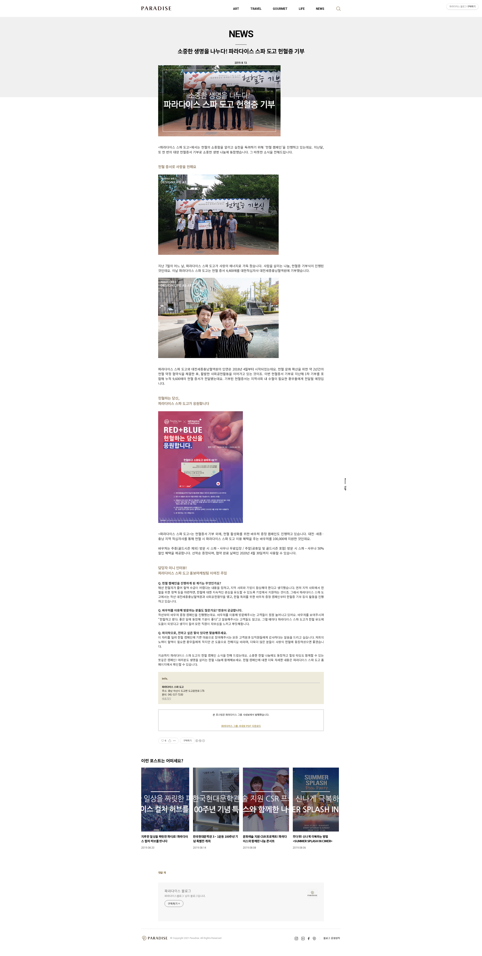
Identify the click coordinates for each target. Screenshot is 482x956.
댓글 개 (162, 872)
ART (236, 9)
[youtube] (303, 938)
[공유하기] (169, 741)
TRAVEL (256, 9)
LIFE (302, 9)
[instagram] (296, 938)
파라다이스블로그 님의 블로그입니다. (185, 896)
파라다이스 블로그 (178, 890)
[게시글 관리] (174, 741)
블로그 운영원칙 (331, 938)
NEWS (320, 9)
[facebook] (309, 938)
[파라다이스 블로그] (156, 8)
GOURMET (280, 9)
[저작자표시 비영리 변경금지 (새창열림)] (200, 740)
